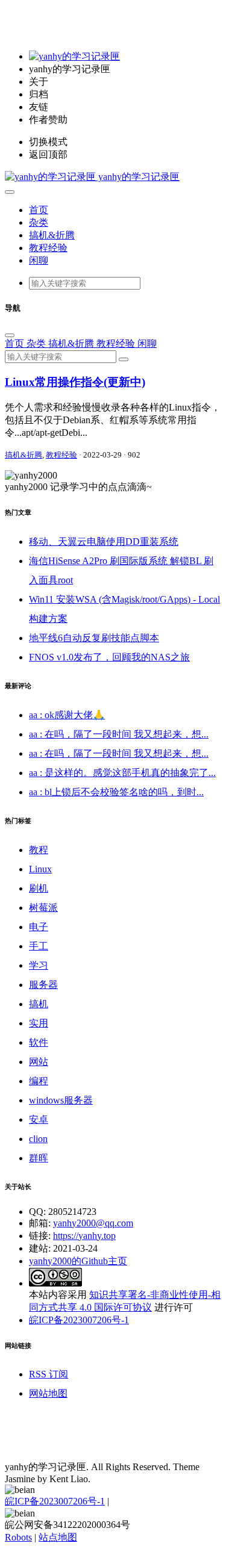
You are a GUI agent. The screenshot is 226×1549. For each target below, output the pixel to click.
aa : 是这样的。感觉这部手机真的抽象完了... (122, 773)
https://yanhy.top (84, 1236)
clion (38, 1139)
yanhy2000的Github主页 (78, 1261)
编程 (38, 1081)
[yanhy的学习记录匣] (74, 56)
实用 (38, 1023)
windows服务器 (61, 1100)
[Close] (9, 335)
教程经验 (48, 248)
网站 (38, 1062)
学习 (38, 965)
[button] (9, 192)
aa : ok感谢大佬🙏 (67, 715)
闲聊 (38, 260)
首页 (38, 210)
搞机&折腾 (52, 235)
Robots (18, 1537)
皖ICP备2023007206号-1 (79, 1320)
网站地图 (48, 1393)
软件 (38, 1042)
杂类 (38, 222)
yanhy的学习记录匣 (138, 177)
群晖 (38, 1158)
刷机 (38, 888)
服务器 (43, 984)
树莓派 (43, 907)
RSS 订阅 (48, 1374)
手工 (38, 946)
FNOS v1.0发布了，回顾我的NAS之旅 (109, 657)
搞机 (38, 1004)
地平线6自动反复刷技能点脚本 (94, 638)
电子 (38, 927)
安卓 (38, 1119)
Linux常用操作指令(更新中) (75, 382)
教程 (38, 850)
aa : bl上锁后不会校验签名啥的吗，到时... (116, 792)
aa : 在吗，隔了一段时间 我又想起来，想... (119, 734)
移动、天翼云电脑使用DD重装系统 (103, 541)
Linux (40, 869)
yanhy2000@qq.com (93, 1223)
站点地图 (58, 1537)
